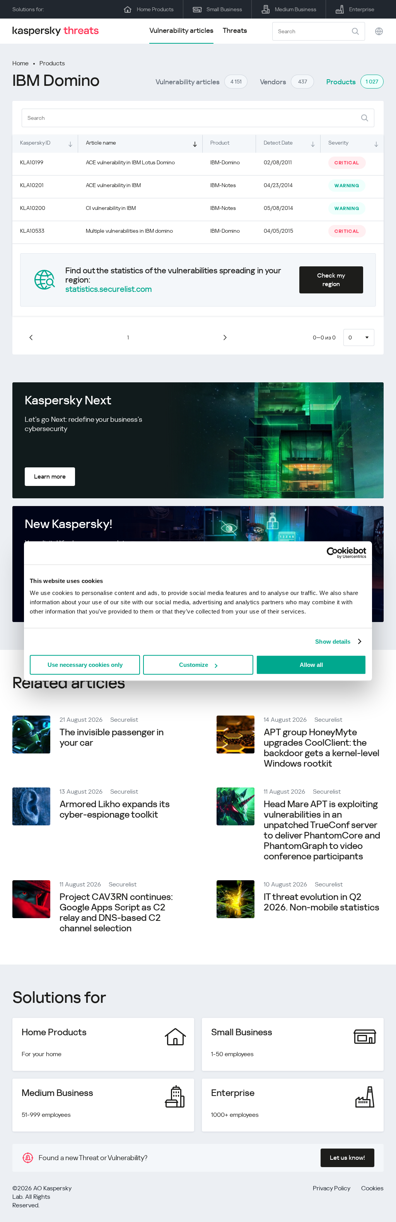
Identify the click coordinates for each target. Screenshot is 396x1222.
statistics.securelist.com (108, 289)
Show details (332, 641)
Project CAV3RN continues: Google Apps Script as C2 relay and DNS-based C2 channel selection (116, 912)
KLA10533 (32, 231)
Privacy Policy (331, 1188)
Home (20, 63)
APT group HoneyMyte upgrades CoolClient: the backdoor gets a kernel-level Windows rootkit (321, 748)
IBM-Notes (223, 185)
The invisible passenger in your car (112, 737)
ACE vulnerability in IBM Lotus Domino (130, 162)
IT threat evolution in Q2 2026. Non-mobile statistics (321, 902)
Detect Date (278, 143)
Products (52, 63)
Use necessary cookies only (85, 664)
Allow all (311, 664)
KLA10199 (31, 162)
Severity (338, 143)
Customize (193, 664)
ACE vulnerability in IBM (113, 185)
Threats (235, 30)
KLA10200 (32, 208)
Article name (101, 143)
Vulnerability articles (181, 30)
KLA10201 (32, 185)
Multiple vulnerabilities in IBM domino (129, 231)
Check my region (331, 280)
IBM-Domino (225, 162)
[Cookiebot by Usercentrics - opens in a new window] (332, 553)
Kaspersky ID (35, 143)
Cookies (372, 1188)
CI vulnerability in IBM (111, 208)
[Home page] (58, 31)
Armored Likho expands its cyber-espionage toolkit (115, 809)
